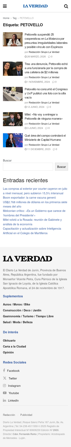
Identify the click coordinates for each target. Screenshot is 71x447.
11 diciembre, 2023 (38, 149)
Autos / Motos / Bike (16, 304)
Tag (15, 18)
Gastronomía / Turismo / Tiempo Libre (28, 316)
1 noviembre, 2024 (38, 81)
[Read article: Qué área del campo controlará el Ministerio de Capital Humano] (13, 140)
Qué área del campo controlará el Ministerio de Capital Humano (45, 137)
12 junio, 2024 (35, 106)
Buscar (7, 160)
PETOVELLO (27, 18)
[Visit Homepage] (35, 6)
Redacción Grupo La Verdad (44, 52)
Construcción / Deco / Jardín (22, 310)
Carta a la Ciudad (14, 346)
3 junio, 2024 (35, 128)
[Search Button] (66, 6)
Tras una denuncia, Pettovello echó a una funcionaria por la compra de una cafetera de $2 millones (46, 68)
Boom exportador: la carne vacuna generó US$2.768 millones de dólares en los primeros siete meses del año (35, 201)
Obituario (9, 340)
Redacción (9, 415)
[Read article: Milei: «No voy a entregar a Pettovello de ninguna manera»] (13, 119)
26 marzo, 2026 (36, 56)
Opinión (8, 352)
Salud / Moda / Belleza (18, 322)
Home (6, 18)
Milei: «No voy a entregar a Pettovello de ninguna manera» (44, 116)
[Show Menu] (5, 6)
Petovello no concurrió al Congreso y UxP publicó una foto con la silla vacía (46, 93)
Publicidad (26, 415)
